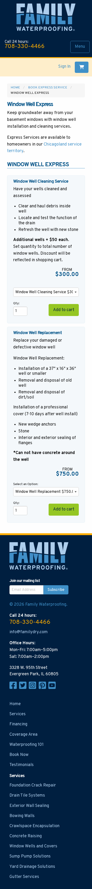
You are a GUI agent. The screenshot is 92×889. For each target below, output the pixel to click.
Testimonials (21, 765)
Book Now (19, 755)
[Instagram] (33, 688)
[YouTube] (52, 688)
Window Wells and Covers (33, 846)
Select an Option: (26, 484)
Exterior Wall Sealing (29, 806)
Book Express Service (47, 88)
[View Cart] (81, 67)
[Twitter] (24, 688)
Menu (80, 46)
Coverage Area (23, 734)
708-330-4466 (25, 46)
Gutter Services (24, 877)
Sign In (64, 66)
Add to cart (63, 310)
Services (17, 714)
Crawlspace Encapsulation (34, 826)
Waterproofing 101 (26, 744)
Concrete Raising (25, 836)
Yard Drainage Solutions (32, 866)
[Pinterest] (43, 688)
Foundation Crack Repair (32, 785)
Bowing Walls (22, 816)
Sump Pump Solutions (30, 856)
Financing (18, 724)
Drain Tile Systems (27, 795)
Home (15, 88)
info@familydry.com (28, 632)
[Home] (46, 18)
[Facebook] (14, 688)
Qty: (16, 303)
